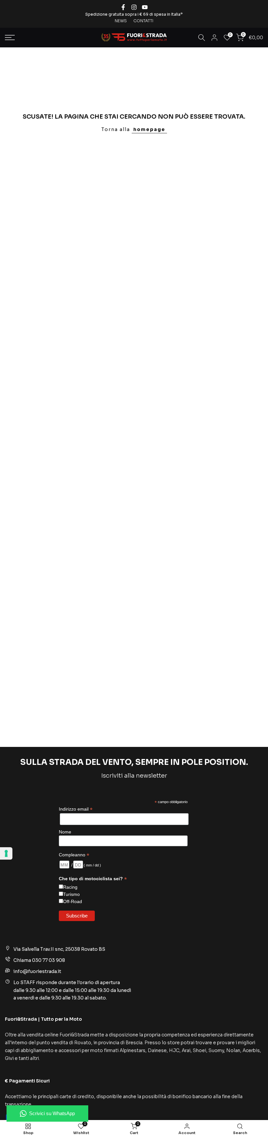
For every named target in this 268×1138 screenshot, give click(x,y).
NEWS (121, 20)
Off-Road (72, 901)
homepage (149, 129)
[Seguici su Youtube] (145, 7)
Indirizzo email (75, 809)
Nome (65, 831)
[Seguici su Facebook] (123, 7)
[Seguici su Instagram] (134, 7)
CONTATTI (143, 20)
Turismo (71, 894)
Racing (70, 887)
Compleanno (74, 855)
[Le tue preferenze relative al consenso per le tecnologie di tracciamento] (6, 853)
